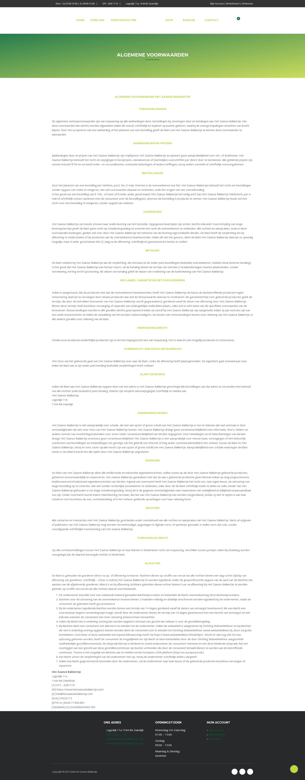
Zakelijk (189, 20)
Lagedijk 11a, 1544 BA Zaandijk (142, 3)
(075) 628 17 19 (116, 734)
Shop (169, 20)
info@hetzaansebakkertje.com (124, 739)
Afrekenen (247, 3)
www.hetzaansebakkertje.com (124, 743)
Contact (212, 20)
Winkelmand (232, 3)
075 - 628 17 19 (110, 3)
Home (80, 20)
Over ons (97, 20)
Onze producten (123, 20)
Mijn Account (217, 3)
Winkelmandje (216, 734)
